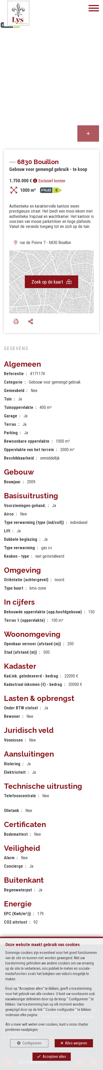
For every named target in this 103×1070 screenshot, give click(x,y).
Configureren (31, 1043)
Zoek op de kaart (47, 282)
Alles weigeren (76, 1043)
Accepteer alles (54, 1056)
